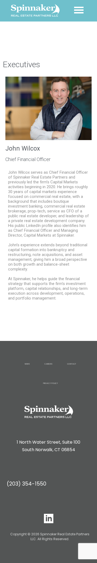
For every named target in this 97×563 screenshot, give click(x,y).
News (27, 364)
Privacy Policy (50, 383)
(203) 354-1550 (26, 483)
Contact (72, 364)
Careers (48, 364)
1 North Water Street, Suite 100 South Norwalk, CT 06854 (48, 446)
